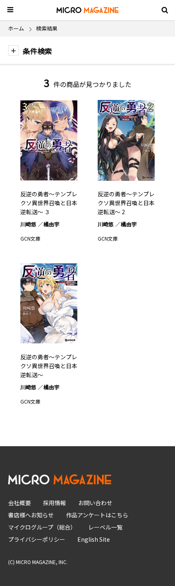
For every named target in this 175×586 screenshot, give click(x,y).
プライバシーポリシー (36, 539)
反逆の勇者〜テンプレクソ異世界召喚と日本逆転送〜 (48, 366)
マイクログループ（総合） (42, 527)
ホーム (16, 28)
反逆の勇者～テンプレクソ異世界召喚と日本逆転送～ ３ (48, 203)
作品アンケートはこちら (97, 515)
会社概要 (19, 503)
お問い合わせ (95, 503)
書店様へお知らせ (31, 515)
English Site (93, 539)
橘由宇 (51, 224)
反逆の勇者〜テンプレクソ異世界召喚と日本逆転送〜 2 (126, 203)
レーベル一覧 (105, 527)
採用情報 (54, 503)
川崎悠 (28, 224)
